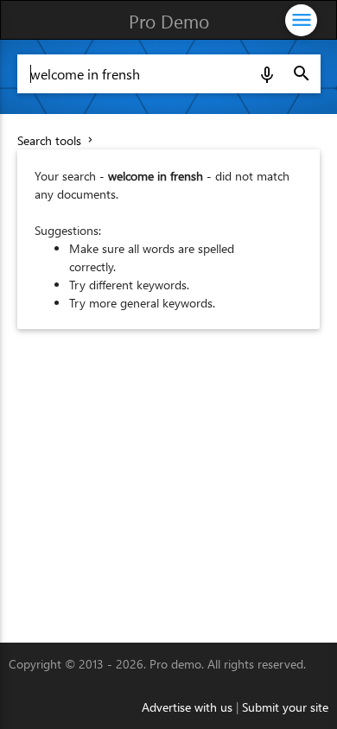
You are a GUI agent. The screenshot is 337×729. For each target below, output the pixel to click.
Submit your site (285, 707)
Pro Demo (169, 21)
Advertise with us (187, 707)
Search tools (56, 140)
